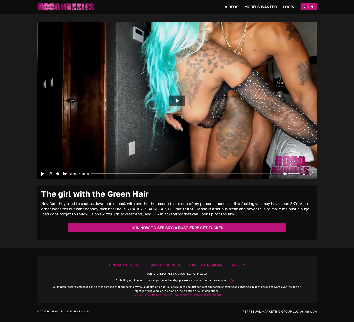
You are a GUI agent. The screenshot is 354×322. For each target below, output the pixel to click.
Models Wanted (261, 7)
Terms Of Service (164, 265)
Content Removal (206, 265)
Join (308, 7)
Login (288, 7)
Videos (231, 7)
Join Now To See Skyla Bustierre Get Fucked (176, 227)
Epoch (234, 280)
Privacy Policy (124, 265)
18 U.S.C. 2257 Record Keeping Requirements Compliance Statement (177, 294)
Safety (238, 265)
